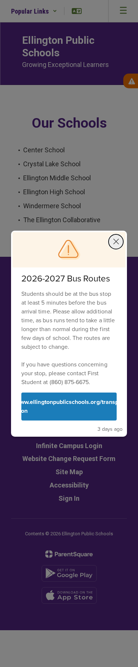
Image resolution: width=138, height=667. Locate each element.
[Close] (116, 241)
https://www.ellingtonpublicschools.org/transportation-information (69, 406)
